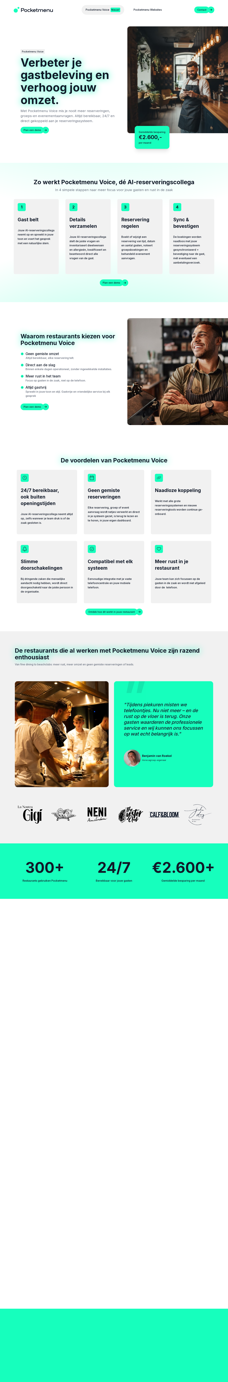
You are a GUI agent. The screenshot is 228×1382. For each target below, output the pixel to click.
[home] (33, 10)
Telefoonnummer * (182, 1224)
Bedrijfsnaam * (123, 1205)
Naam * (175, 1205)
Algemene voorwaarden (200, 1372)
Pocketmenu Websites (114, 1149)
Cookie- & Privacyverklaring (168, 1372)
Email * (118, 1224)
